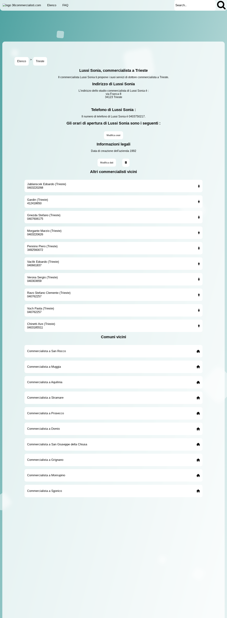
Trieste (40, 61)
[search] (221, 5)
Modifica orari (113, 135)
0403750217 (137, 116)
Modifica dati (106, 162)
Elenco (51, 5)
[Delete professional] (126, 163)
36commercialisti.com (26, 5)
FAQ (65, 5)
